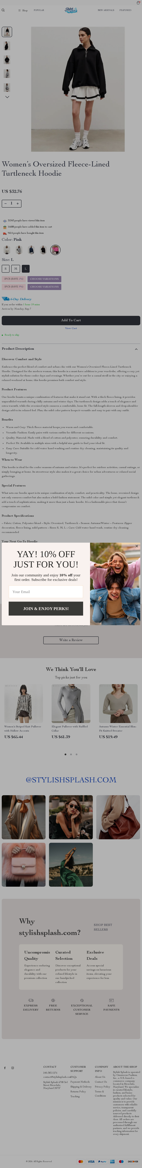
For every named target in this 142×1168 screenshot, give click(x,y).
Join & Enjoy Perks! (46, 608)
